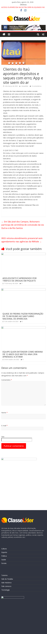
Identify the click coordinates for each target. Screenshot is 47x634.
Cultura (4, 549)
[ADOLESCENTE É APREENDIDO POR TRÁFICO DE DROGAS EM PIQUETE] (23, 254)
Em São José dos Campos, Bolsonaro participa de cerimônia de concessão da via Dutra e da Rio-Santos (22, 225)
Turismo (4, 575)
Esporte (4, 552)
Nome (4, 412)
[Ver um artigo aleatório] (43, 34)
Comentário (6, 380)
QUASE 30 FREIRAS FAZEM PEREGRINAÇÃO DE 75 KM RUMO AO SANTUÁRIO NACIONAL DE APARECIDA (23, 316)
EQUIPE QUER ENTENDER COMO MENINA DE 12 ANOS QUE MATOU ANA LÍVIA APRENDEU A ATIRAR (23, 354)
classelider (25, 86)
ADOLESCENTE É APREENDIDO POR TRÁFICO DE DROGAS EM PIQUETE (20, 279)
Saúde (3, 560)
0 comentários (36, 86)
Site (2, 436)
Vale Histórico (6, 583)
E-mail (4, 425)
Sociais (4, 563)
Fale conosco (6, 586)
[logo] (17, 519)
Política (4, 556)
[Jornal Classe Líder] (4, 34)
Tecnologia (5, 590)
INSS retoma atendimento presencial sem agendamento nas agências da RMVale (21, 240)
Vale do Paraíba (7, 579)
